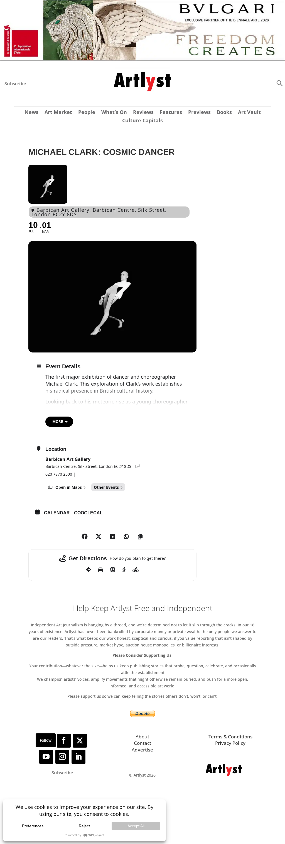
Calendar (57, 512)
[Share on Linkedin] (112, 537)
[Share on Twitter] (98, 537)
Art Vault (249, 112)
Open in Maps (68, 487)
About (142, 736)
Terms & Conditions (230, 736)
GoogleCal (88, 512)
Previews (199, 112)
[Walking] (124, 570)
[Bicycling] (136, 570)
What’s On (114, 112)
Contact (142, 743)
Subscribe (15, 84)
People (86, 112)
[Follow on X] (80, 741)
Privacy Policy (230, 743)
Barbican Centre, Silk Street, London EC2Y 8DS (88, 466)
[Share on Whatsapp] (126, 537)
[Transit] (112, 570)
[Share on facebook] (85, 537)
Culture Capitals (142, 121)
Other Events (106, 487)
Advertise (142, 749)
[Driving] (100, 570)
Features (171, 112)
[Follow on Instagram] (62, 757)
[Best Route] (88, 570)
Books (224, 112)
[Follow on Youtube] (46, 757)
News (31, 112)
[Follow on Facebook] (64, 741)
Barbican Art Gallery (67, 459)
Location (55, 449)
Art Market (58, 112)
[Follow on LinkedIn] (78, 757)
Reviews (143, 112)
